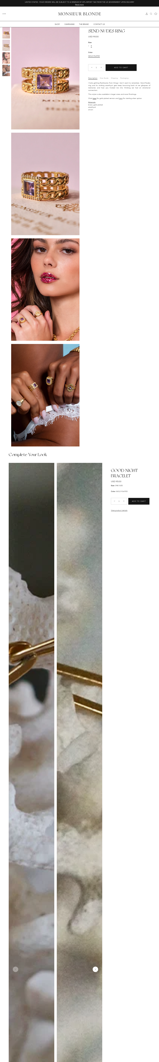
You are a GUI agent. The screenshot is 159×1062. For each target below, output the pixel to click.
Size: (113, 485)
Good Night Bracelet (124, 473)
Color (90, 52)
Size (90, 42)
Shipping (114, 78)
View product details (119, 510)
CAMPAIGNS (69, 24)
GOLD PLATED (94, 56)
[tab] (94, 78)
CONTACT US (99, 24)
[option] (6, 33)
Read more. (79, 4)
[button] (15, 969)
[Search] (151, 14)
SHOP (57, 24)
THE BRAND (84, 24)
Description (92, 78)
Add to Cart (121, 67)
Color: (113, 491)
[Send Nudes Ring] (6, 33)
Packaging (124, 78)
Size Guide (104, 78)
